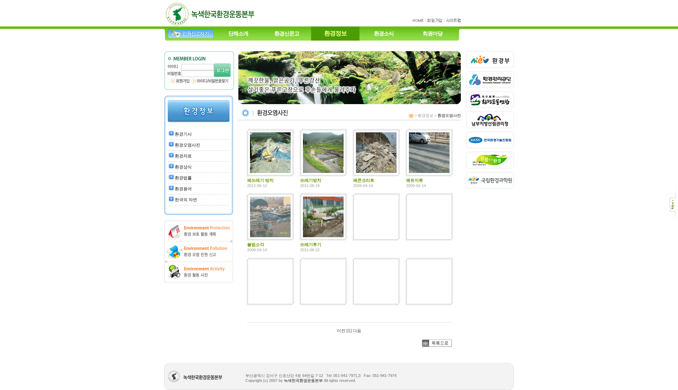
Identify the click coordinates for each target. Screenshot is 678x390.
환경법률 (183, 177)
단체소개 (238, 33)
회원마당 (432, 33)
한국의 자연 (186, 199)
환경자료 (183, 156)
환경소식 (384, 33)
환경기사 (183, 134)
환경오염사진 (187, 145)
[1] (349, 330)
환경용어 (183, 188)
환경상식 (183, 166)
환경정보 (335, 33)
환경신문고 (286, 33)
